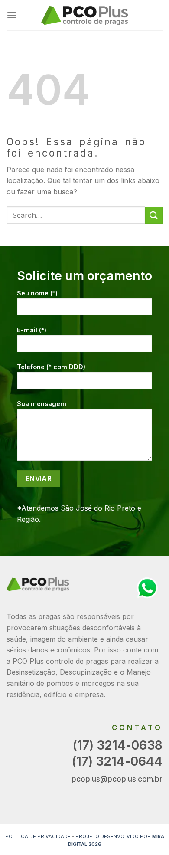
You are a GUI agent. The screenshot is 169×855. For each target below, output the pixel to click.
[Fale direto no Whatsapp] (147, 587)
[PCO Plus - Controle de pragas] (84, 15)
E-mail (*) (31, 330)
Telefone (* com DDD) (51, 366)
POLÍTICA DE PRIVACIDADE (38, 836)
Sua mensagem (41, 403)
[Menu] (11, 15)
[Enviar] (153, 215)
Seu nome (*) (37, 293)
